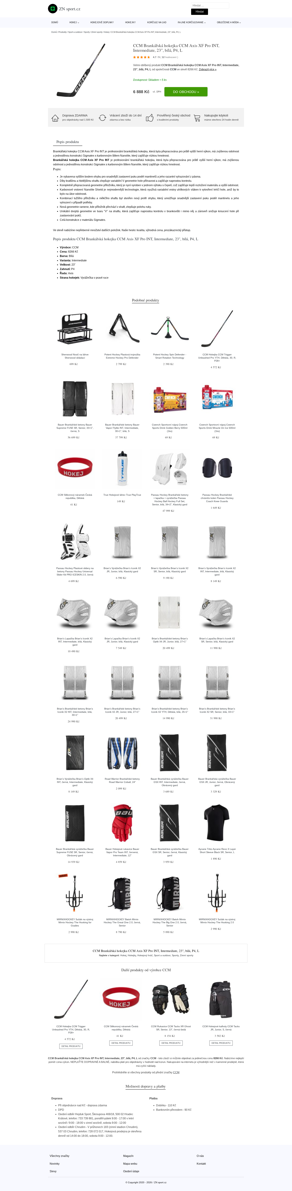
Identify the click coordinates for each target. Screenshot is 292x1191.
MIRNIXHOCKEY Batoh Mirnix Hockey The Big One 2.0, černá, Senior (170, 922)
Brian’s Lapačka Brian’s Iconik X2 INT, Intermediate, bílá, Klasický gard (75, 641)
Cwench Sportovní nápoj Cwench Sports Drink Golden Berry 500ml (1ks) (169, 427)
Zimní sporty (96, 32)
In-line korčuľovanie (190, 22)
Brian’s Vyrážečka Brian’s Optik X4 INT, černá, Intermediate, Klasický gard (75, 781)
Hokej (73, 22)
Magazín (128, 1155)
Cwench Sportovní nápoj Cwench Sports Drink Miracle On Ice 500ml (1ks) (217, 427)
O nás (200, 1155)
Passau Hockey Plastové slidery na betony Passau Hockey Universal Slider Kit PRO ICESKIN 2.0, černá (75, 571)
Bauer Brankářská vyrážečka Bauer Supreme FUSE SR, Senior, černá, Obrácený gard (75, 852)
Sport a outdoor (75, 32)
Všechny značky (59, 1155)
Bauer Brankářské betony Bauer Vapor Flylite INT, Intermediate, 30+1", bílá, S (122, 427)
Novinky (54, 1163)
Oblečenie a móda (228, 22)
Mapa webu (130, 1163)
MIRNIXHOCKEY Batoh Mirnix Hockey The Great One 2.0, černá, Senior (122, 922)
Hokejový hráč (145, 955)
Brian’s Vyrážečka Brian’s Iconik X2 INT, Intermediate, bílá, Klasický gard (217, 571)
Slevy (53, 1171)
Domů (54, 22)
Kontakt (201, 1163)
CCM (173, 69)
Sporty (87, 32)
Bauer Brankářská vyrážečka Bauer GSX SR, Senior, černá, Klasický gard (170, 852)
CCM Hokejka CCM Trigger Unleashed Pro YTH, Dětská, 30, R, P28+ (217, 357)
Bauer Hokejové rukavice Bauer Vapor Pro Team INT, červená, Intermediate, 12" (122, 852)
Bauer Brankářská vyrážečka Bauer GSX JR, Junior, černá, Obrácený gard (217, 781)
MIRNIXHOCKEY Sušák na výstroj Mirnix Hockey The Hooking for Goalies (75, 922)
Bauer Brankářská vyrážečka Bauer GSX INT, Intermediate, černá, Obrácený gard (170, 781)
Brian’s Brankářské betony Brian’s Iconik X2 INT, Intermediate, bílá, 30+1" (75, 711)
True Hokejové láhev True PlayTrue (122, 494)
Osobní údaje (131, 1171)
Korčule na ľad (156, 22)
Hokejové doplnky (102, 22)
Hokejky (130, 22)
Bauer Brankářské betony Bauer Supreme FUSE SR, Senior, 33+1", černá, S (74, 427)
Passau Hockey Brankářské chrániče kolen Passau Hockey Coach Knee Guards (217, 497)
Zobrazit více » (207, 69)
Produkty (62, 32)
